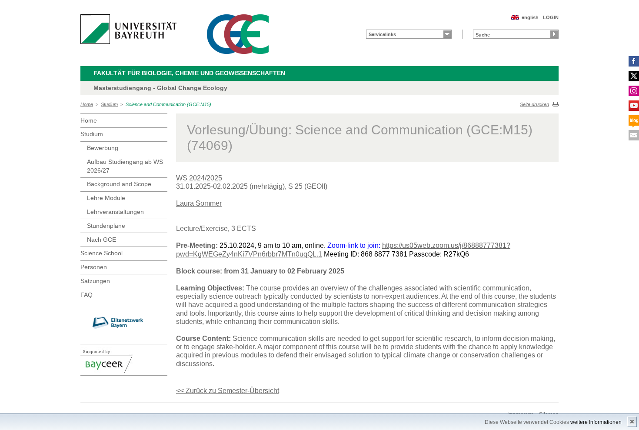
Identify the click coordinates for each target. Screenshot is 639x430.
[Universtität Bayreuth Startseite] (128, 29)
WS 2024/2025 (199, 178)
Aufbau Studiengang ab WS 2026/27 (125, 166)
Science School (101, 253)
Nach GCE (101, 239)
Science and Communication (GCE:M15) (168, 104)
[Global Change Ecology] (238, 34)
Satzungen (95, 280)
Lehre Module (106, 197)
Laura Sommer (199, 203)
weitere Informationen (596, 422)
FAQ (86, 294)
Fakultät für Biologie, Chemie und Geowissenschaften (189, 73)
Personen (93, 266)
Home (86, 104)
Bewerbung (102, 147)
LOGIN (551, 17)
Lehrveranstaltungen (115, 211)
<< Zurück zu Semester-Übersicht (227, 390)
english (530, 17)
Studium (109, 104)
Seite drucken (534, 104)
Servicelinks (382, 34)
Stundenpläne (106, 225)
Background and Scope (119, 183)
